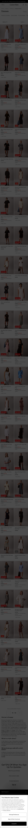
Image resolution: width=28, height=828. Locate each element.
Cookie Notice (20, 809)
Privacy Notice (6, 810)
